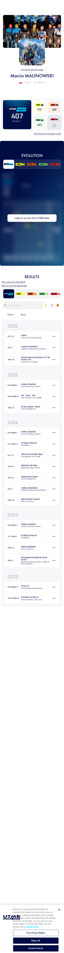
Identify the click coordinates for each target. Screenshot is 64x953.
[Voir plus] (53, 336)
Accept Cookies (35, 948)
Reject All (35, 941)
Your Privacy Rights (35, 933)
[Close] (59, 909)
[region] (32, 929)
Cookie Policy (32, 927)
